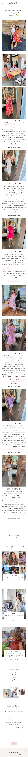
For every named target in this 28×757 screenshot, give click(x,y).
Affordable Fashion (10, 10)
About (3, 750)
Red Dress (10, 123)
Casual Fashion (13, 575)
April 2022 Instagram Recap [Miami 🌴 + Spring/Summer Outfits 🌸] (14, 578)
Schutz (11, 125)
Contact (7, 750)
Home (13, 613)
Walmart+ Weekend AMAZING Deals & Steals (14, 616)
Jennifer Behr (7, 260)
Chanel (12, 358)
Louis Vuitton (18, 432)
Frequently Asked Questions (16, 750)
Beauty (14, 674)
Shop (25, 750)
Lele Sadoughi (18, 193)
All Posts (14, 672)
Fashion (14, 676)
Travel (14, 677)
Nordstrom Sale (14, 681)
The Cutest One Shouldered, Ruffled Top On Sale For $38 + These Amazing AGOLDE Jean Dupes (14, 655)
